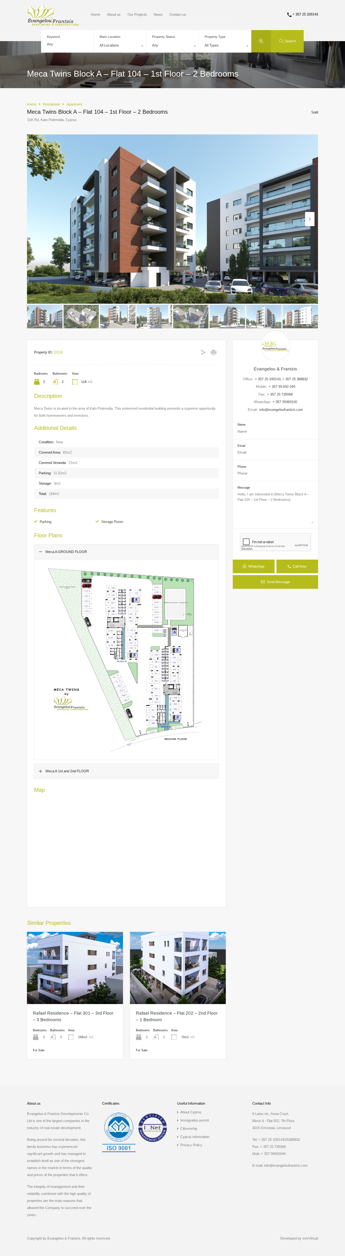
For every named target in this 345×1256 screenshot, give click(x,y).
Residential (51, 104)
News (158, 14)
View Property (75, 989)
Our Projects (137, 14)
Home (95, 14)
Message (244, 487)
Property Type (215, 37)
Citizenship (188, 1128)
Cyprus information (194, 1136)
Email (241, 445)
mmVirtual (310, 1238)
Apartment (74, 104)
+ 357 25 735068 (280, 394)
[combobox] (120, 46)
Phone (242, 466)
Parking (45, 522)
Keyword (53, 37)
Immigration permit (194, 1120)
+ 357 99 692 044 (282, 387)
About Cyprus (190, 1112)
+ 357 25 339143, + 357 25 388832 (281, 379)
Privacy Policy (191, 1145)
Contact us (177, 14)
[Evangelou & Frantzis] (53, 23)
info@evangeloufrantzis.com (281, 410)
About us (114, 14)
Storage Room (112, 522)
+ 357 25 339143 (305, 14)
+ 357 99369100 (284, 402)
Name (241, 424)
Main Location (110, 37)
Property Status (163, 37)
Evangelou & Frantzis (275, 368)
